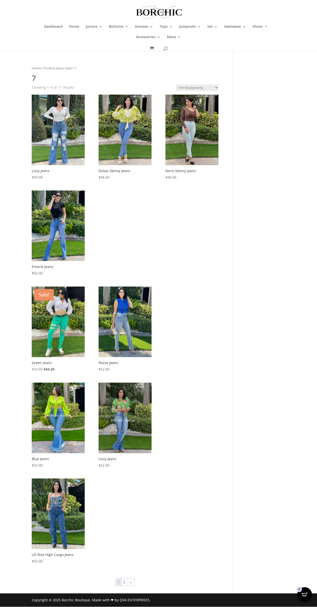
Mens (171, 37)
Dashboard (53, 27)
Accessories (146, 37)
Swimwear (232, 27)
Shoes (258, 27)
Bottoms (116, 27)
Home (74, 27)
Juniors (92, 27)
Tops (163, 27)
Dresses (141, 27)
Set (210, 27)
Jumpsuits (187, 27)
